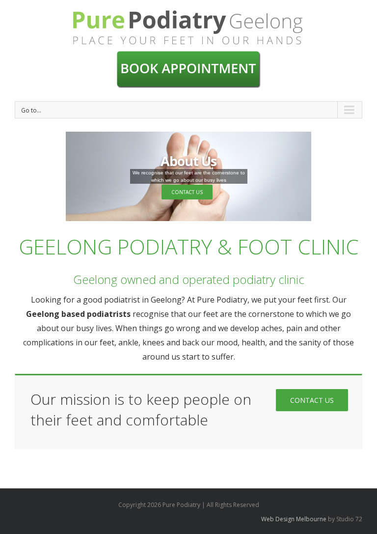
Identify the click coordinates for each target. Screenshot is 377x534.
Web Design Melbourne (293, 519)
